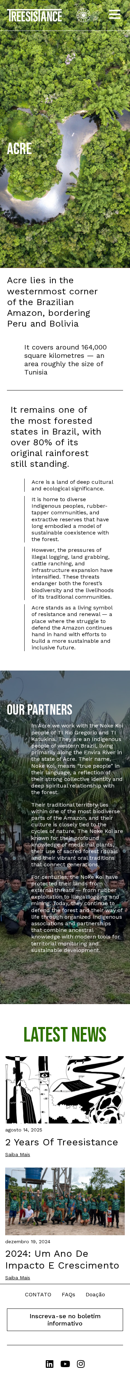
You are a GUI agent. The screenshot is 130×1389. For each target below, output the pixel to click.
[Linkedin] (49, 1363)
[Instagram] (80, 1363)
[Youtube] (65, 1363)
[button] (114, 15)
